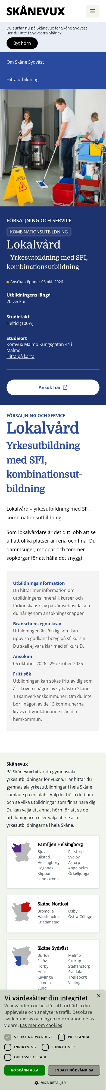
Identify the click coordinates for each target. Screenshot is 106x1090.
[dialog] (52, 1040)
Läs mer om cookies (41, 1025)
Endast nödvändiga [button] (74, 1070)
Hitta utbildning (23, 79)
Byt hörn (22, 43)
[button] (52, 1083)
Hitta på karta (21, 356)
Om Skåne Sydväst (25, 62)
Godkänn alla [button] (25, 1070)
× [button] (98, 996)
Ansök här (50, 387)
